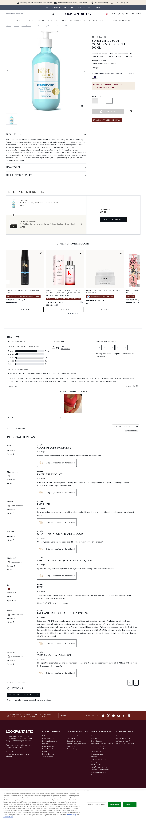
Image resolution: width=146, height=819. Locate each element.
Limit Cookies (114, 804)
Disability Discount (98, 751)
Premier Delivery (48, 754)
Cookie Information (74, 741)
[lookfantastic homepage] (77, 13)
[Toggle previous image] (8, 70)
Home (8, 26)
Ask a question (110, 63)
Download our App (49, 738)
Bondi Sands (26, 26)
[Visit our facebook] (103, 715)
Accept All (129, 804)
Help (44, 736)
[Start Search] (52, 13)
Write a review (97, 63)
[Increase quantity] (109, 100)
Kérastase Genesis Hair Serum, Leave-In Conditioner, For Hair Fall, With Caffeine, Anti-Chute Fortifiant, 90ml (63, 292)
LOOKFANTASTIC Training (125, 744)
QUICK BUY (25, 309)
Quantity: (96, 96)
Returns (45, 744)
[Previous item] (8, 282)
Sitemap (94, 762)
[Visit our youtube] (118, 715)
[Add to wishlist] (131, 111)
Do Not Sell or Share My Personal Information (18, 755)
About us (94, 736)
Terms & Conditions (74, 736)
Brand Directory (97, 741)
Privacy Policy (71, 738)
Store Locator (121, 736)
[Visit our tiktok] (123, 715)
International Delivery (49, 749)
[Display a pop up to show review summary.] (24, 299)
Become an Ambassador (100, 770)
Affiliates (94, 757)
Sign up (64, 715)
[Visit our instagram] (113, 715)
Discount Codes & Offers (100, 749)
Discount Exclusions (49, 741)
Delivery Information (49, 746)
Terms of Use (8, 817)
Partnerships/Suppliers (99, 759)
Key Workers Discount (99, 767)
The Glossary (96, 738)
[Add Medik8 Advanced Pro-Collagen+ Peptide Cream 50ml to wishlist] (121, 253)
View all (132, 74)
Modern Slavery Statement (76, 744)
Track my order (47, 757)
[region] (73, 804)
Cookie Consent (12, 752)
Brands (16, 26)
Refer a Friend (96, 764)
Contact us (46, 751)
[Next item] (138, 282)
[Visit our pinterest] (129, 715)
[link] (123, 14)
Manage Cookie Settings (96, 804)
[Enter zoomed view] (82, 106)
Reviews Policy (72, 749)
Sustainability (71, 746)
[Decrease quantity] (95, 100)
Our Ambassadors (98, 754)
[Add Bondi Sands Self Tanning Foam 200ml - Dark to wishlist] (40, 253)
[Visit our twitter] (108, 715)
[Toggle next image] (84, 70)
